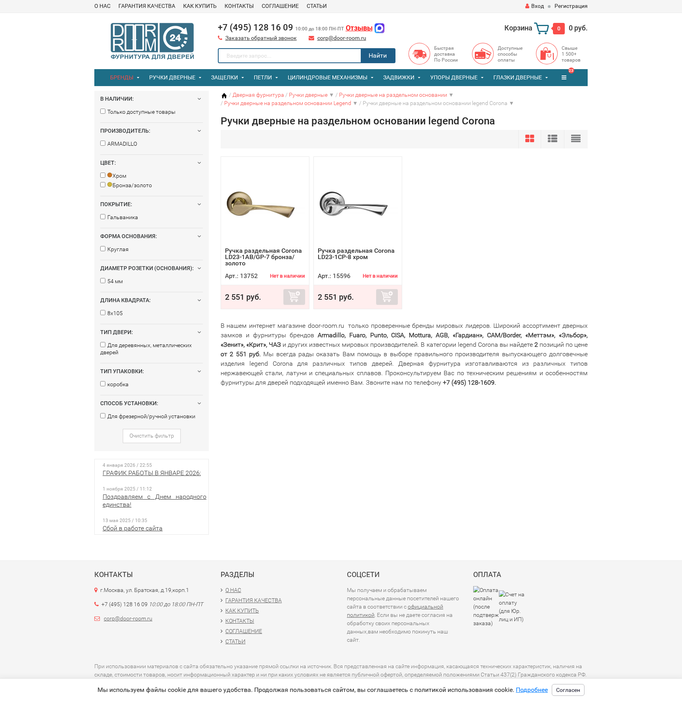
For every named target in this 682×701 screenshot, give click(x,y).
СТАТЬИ (317, 6)
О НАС (102, 6)
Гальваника (122, 217)
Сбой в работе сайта (133, 528)
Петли (263, 77)
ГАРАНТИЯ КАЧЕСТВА (146, 6)
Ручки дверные (172, 77)
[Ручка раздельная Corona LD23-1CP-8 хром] (358, 204)
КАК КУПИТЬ (200, 6)
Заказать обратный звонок (261, 38)
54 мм (115, 281)
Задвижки (398, 77)
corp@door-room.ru (341, 38)
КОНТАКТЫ (239, 6)
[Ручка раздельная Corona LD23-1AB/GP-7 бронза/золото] (265, 204)
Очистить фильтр (151, 435)
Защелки (224, 77)
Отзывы (359, 28)
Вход (537, 6)
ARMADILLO (122, 144)
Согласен (568, 690)
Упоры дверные (454, 77)
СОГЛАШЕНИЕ (280, 6)
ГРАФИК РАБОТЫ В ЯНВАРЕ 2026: (152, 473)
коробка (118, 384)
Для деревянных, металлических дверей (146, 348)
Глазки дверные (517, 77)
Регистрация (571, 6)
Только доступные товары (141, 112)
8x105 (115, 313)
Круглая (118, 249)
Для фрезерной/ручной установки (151, 416)
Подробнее (532, 689)
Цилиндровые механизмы (327, 77)
